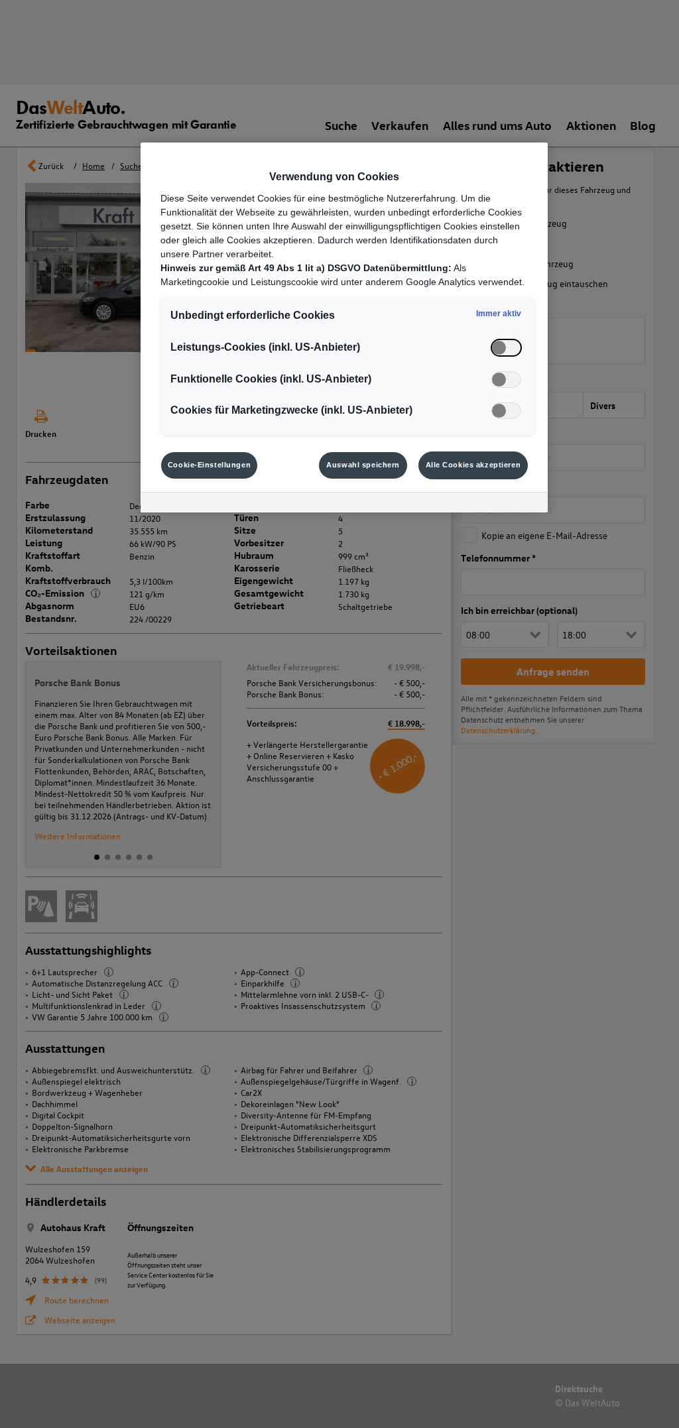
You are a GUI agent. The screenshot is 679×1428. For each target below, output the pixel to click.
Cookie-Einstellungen (209, 465)
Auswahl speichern (363, 465)
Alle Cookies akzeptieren (473, 465)
